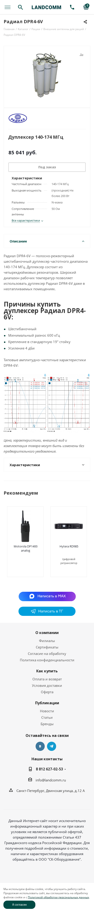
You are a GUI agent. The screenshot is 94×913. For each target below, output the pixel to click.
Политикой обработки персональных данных (58, 897)
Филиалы (47, 640)
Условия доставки (47, 685)
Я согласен (19, 905)
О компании (47, 632)
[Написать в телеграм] (47, 614)
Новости (47, 711)
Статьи (47, 717)
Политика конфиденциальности (47, 660)
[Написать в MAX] (47, 596)
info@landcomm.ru (51, 780)
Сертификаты (47, 647)
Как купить (47, 670)
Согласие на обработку (47, 653)
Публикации (47, 702)
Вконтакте (40, 746)
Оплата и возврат (47, 679)
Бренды (47, 723)
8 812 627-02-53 (49, 769)
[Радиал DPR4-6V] (47, 75)
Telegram (51, 746)
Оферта (47, 692)
